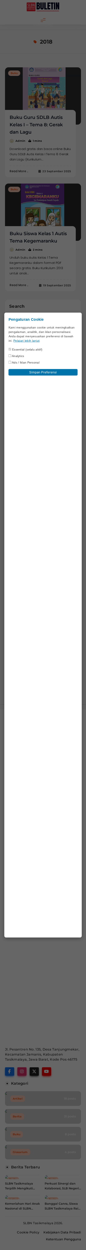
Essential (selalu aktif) (27, 349)
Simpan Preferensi (43, 372)
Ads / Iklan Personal (25, 362)
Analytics (17, 356)
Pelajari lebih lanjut (26, 341)
